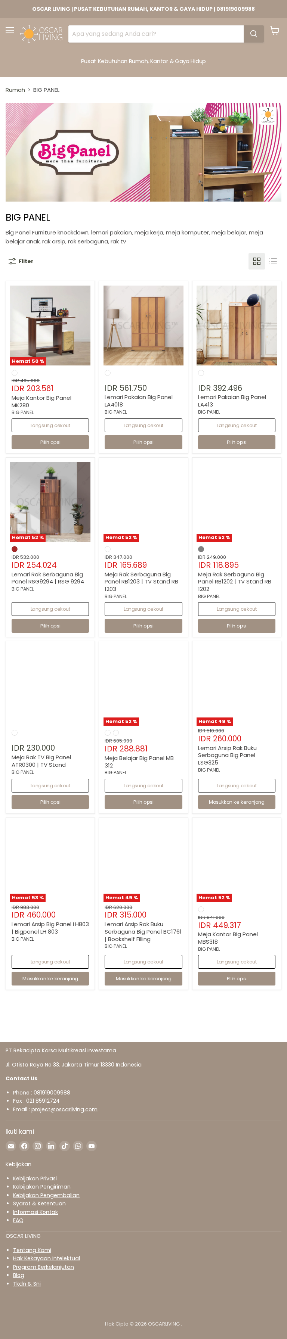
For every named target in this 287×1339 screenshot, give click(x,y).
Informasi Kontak (35, 1212)
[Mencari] (254, 34)
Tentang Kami (32, 1250)
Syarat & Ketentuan (39, 1203)
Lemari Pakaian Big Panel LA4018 (139, 400)
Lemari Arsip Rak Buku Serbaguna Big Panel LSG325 (227, 755)
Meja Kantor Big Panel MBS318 (228, 938)
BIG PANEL (23, 412)
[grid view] (257, 261)
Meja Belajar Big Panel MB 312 (139, 761)
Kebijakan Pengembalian (46, 1195)
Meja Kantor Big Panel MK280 (41, 401)
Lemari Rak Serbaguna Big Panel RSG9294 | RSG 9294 (48, 578)
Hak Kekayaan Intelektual (46, 1258)
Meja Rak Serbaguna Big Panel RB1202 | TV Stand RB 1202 (234, 581)
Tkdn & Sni (27, 1283)
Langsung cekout (50, 425)
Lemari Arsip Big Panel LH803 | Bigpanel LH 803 (50, 927)
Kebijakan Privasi (35, 1178)
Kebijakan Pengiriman (42, 1186)
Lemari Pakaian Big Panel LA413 (232, 400)
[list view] (273, 261)
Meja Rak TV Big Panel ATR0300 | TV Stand (41, 761)
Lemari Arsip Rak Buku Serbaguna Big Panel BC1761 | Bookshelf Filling (143, 931)
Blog (18, 1275)
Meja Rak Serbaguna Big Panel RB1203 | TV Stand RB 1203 (141, 581)
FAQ (18, 1220)
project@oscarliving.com (64, 1109)
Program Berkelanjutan (43, 1267)
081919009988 (52, 1092)
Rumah (15, 90)
